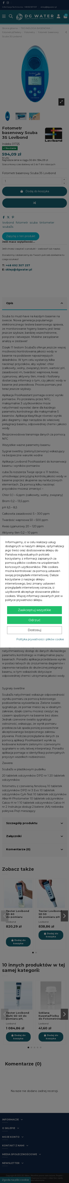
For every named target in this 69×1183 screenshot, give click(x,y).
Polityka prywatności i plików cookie (40, 639)
